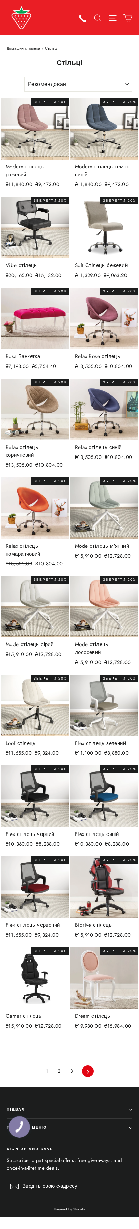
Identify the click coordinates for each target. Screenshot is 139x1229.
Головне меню (27, 1127)
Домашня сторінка (23, 48)
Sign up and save (30, 1149)
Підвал (16, 1109)
